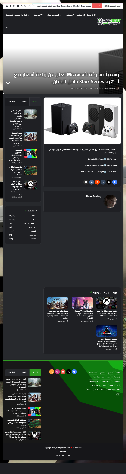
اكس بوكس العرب (113, 389)
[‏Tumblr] (103, 182)
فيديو (33, 231)
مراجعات (36, 15)
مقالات (69, 15)
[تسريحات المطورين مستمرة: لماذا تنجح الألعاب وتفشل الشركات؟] (30, 153)
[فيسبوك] (114, 182)
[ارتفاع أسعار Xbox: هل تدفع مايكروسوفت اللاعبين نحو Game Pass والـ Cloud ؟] (106, 303)
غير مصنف (32, 227)
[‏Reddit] (97, 182)
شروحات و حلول (53, 15)
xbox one (117, 381)
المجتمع (80, 15)
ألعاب (111, 385)
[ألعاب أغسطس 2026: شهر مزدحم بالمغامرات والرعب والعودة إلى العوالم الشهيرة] (30, 114)
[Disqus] (82, 249)
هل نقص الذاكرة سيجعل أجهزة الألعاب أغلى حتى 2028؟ (15, 170)
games (102, 372)
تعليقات (11, 101)
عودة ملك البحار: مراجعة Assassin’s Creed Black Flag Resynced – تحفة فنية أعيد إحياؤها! (57, 314)
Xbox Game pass (98, 376)
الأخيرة (35, 101)
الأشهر (24, 101)
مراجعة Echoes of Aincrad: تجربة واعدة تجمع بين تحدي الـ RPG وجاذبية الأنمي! (83, 314)
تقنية (89, 389)
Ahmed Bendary (109, 88)
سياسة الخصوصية (13, 15)
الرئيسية (90, 15)
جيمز (118, 393)
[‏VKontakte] (91, 182)
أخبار (34, 219)
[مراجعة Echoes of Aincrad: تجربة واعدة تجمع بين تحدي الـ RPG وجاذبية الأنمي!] (82, 303)
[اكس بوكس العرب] (109, 21)
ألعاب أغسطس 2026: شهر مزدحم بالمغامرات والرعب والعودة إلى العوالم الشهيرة (16, 118)
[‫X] (108, 182)
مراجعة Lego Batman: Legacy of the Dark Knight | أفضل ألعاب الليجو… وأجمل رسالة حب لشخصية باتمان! (54, 5)
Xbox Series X (93, 381)
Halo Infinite (93, 372)
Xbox (34, 216)
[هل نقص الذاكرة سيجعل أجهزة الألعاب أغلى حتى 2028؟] (30, 170)
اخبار (104, 385)
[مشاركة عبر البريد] (85, 182)
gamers (110, 372)
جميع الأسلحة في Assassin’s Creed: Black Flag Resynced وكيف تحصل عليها (15, 138)
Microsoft (117, 376)
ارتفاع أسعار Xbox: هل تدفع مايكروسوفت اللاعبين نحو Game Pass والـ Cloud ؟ (107, 313)
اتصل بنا (24, 15)
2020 (118, 372)
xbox (108, 376)
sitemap (63, 451)
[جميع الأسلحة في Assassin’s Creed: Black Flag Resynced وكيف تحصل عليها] (30, 136)
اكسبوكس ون (99, 389)
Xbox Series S (106, 381)
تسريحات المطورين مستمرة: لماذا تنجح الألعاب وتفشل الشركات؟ (15, 155)
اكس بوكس (96, 385)
